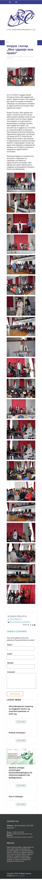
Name (9, 645)
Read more (21, 722)
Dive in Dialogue (16, 797)
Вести (14, 56)
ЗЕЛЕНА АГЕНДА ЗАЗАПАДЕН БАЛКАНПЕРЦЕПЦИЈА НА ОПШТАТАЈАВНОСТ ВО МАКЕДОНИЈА (20, 773)
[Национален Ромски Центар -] (21, 32)
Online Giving (21, 37)
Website (10, 663)
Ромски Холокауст (17, 733)
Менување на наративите (22, 622)
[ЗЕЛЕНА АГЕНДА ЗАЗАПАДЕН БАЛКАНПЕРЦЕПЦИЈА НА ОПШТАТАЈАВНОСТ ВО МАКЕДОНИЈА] (21, 756)
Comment (11, 672)
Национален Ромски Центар (21, 7)
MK (16, 2)
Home (8, 56)
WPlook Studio (20, 875)
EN (10, 2)
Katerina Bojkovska (15, 619)
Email (9, 654)
